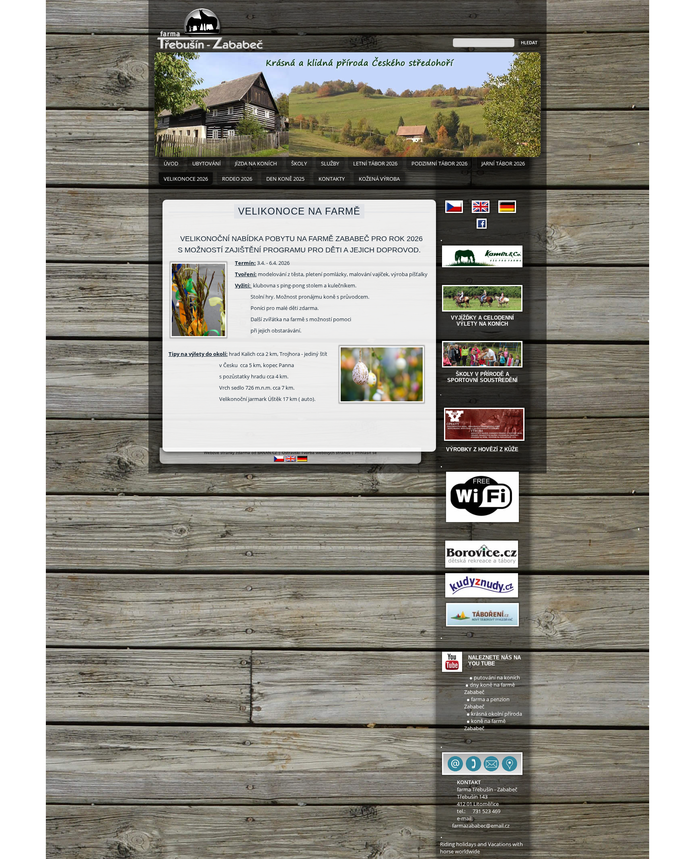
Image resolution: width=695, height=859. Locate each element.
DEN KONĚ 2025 (285, 178)
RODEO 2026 (237, 178)
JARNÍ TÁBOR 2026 (503, 163)
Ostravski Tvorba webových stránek (316, 452)
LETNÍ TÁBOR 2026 (375, 163)
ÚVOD (171, 163)
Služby (330, 163)
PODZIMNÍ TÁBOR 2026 (439, 163)
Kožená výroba (379, 178)
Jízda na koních (256, 163)
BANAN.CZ (267, 452)
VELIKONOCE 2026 (186, 178)
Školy (299, 163)
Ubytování (206, 163)
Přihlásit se (366, 452)
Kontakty (332, 178)
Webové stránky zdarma (227, 452)
